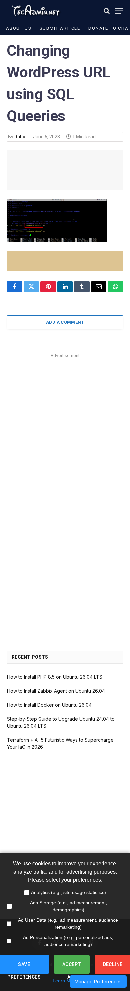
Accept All (71, 968)
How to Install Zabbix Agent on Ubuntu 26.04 (56, 691)
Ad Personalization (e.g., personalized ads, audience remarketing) (68, 941)
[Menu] (119, 10)
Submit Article (60, 28)
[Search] (106, 10)
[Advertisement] (65, 425)
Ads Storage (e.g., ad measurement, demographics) (68, 906)
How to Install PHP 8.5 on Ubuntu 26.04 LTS (54, 677)
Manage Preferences (98, 981)
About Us (19, 28)
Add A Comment (65, 322)
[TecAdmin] (35, 11)
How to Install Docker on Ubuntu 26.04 (49, 705)
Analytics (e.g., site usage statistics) (68, 892)
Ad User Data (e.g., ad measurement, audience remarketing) (68, 923)
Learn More (65, 980)
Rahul (20, 136)
